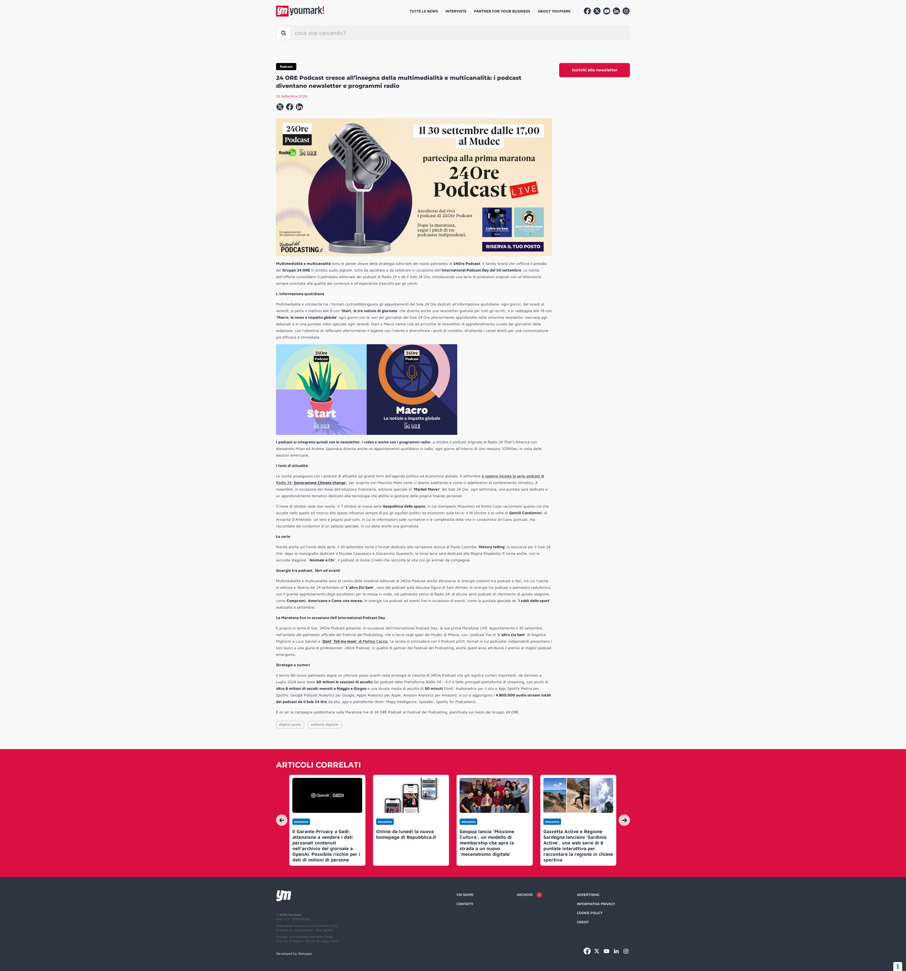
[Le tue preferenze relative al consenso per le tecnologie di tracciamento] (897, 966)
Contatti (465, 904)
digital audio (290, 724)
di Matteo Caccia (355, 641)
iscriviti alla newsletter (594, 70)
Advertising (588, 895)
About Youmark (554, 11)
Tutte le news (424, 11)
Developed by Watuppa (294, 953)
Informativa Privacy (596, 904)
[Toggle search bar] (283, 32)
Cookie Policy (590, 913)
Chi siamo (465, 895)
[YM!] (300, 11)
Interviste (455, 11)
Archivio (525, 895)
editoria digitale (325, 724)
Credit (583, 922)
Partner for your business (502, 11)
